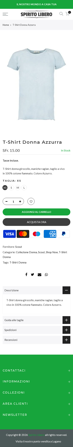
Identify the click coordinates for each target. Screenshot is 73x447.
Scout (18, 246)
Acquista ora (36, 222)
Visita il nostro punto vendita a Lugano (38, 441)
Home (6, 24)
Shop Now (52, 252)
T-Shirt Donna (18, 262)
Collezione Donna (26, 252)
